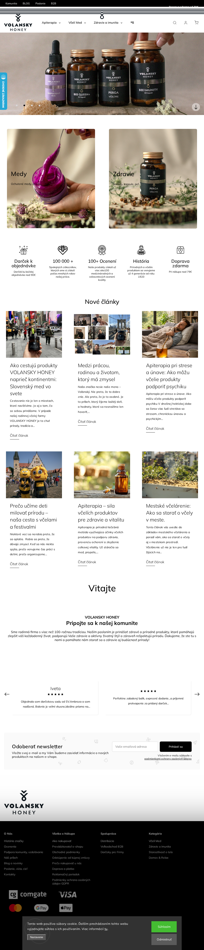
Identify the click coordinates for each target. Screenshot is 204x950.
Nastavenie (36, 937)
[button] (9, 69)
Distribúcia (107, 832)
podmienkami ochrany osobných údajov (168, 749)
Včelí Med (155, 832)
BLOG (26, 3)
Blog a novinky (13, 854)
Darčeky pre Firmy (112, 843)
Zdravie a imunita (160, 837)
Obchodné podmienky (66, 843)
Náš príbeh (11, 848)
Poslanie (40, 3)
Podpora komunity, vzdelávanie (23, 843)
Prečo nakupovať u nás (66, 854)
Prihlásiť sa (176, 737)
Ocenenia (10, 837)
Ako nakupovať (61, 832)
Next (197, 685)
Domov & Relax (158, 848)
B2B (53, 3)
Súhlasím (164, 927)
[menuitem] (51, 23)
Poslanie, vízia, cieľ (15, 859)
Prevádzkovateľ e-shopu (67, 837)
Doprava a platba (63, 859)
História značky (14, 832)
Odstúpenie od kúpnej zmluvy (71, 848)
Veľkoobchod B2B (112, 837)
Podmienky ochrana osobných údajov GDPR (71, 872)
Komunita (11, 3)
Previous (7, 685)
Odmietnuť (164, 939)
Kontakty (9, 865)
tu (106, 929)
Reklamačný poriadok (65, 865)
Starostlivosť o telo (161, 843)
